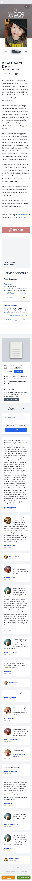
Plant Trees (22, 297)
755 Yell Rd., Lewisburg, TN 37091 (17, 294)
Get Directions (9, 297)
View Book (9, 371)
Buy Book (18, 371)
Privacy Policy (11, 873)
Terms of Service (21, 873)
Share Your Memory (12, 399)
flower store (22, 217)
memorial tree (23, 214)
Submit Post (16, 430)
